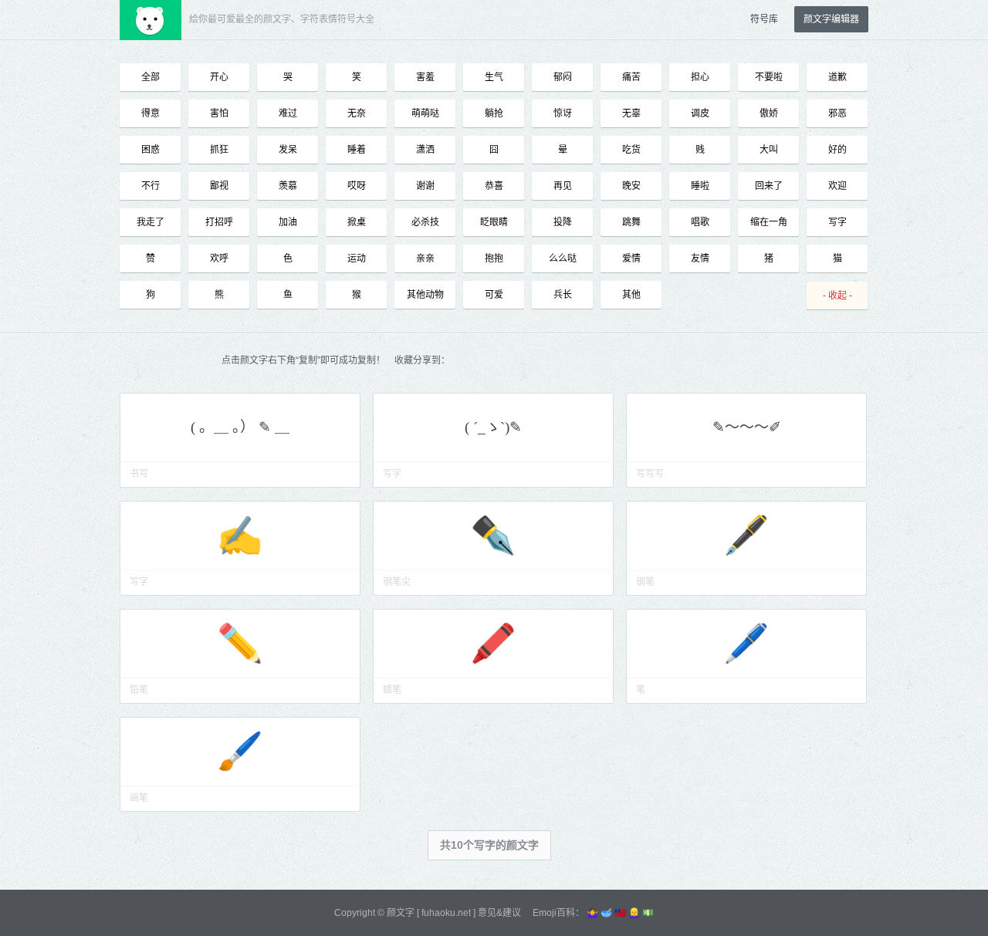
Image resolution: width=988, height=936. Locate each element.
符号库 (764, 19)
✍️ (240, 535)
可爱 (494, 294)
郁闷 (562, 77)
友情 (700, 258)
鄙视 (219, 186)
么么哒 (563, 258)
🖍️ (493, 643)
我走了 (150, 222)
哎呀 (356, 186)
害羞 (425, 77)
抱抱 (494, 258)
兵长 (562, 294)
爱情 (631, 258)
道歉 (837, 77)
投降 (562, 222)
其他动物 (425, 294)
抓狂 (219, 149)
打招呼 (219, 222)
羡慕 (288, 186)
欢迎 (837, 186)
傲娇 (769, 113)
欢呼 (219, 258)
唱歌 (700, 222)
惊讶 (562, 113)
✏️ (240, 643)
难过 (288, 113)
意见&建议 (499, 912)
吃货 (631, 149)
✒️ (493, 535)
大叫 (769, 149)
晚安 (631, 186)
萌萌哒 (425, 113)
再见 (562, 186)
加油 (288, 222)
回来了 (769, 186)
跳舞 (631, 222)
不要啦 (769, 77)
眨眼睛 (494, 222)
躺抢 (494, 113)
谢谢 (425, 186)
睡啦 (700, 186)
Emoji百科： (558, 912)
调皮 (700, 113)
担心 (700, 77)
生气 (494, 77)
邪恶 (837, 113)
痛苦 (631, 77)
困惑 (150, 149)
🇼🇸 (620, 912)
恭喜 (494, 186)
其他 (631, 294)
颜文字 (400, 912)
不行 (150, 186)
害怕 (219, 113)
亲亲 (425, 258)
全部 (150, 77)
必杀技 (425, 222)
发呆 (288, 149)
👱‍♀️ (634, 912)
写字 (837, 222)
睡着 (356, 149)
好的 (837, 149)
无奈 (356, 113)
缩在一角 (768, 222)
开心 (219, 77)
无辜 (631, 113)
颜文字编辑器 (831, 19)
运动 (356, 258)
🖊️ (746, 643)
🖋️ (746, 535)
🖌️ (240, 751)
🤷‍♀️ (592, 912)
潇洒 (425, 149)
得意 (150, 113)
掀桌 (356, 222)
